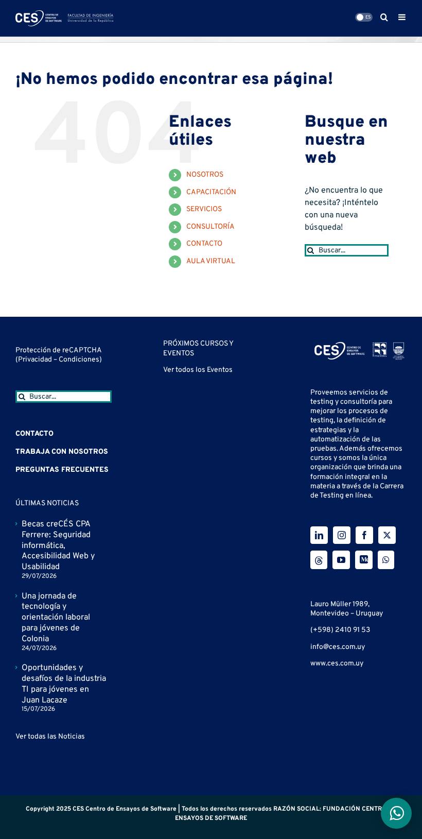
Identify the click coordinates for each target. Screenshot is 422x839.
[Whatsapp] (386, 560)
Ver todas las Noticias (50, 736)
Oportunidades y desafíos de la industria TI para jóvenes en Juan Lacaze (64, 684)
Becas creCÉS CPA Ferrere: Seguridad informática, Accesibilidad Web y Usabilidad (58, 545)
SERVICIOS (204, 209)
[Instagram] (341, 535)
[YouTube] (341, 560)
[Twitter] (387, 535)
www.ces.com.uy (336, 663)
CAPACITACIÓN (211, 192)
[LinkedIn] (319, 535)
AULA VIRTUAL (210, 261)
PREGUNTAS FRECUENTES (62, 470)
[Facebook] (364, 535)
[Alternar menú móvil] (402, 17)
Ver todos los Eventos (198, 370)
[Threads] (318, 560)
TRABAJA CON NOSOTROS (61, 452)
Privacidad (36, 359)
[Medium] (364, 560)
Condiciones (79, 359)
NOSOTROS (204, 174)
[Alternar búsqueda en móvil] (384, 17)
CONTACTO (204, 243)
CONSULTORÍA (210, 226)
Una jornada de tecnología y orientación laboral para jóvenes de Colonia (56, 617)
